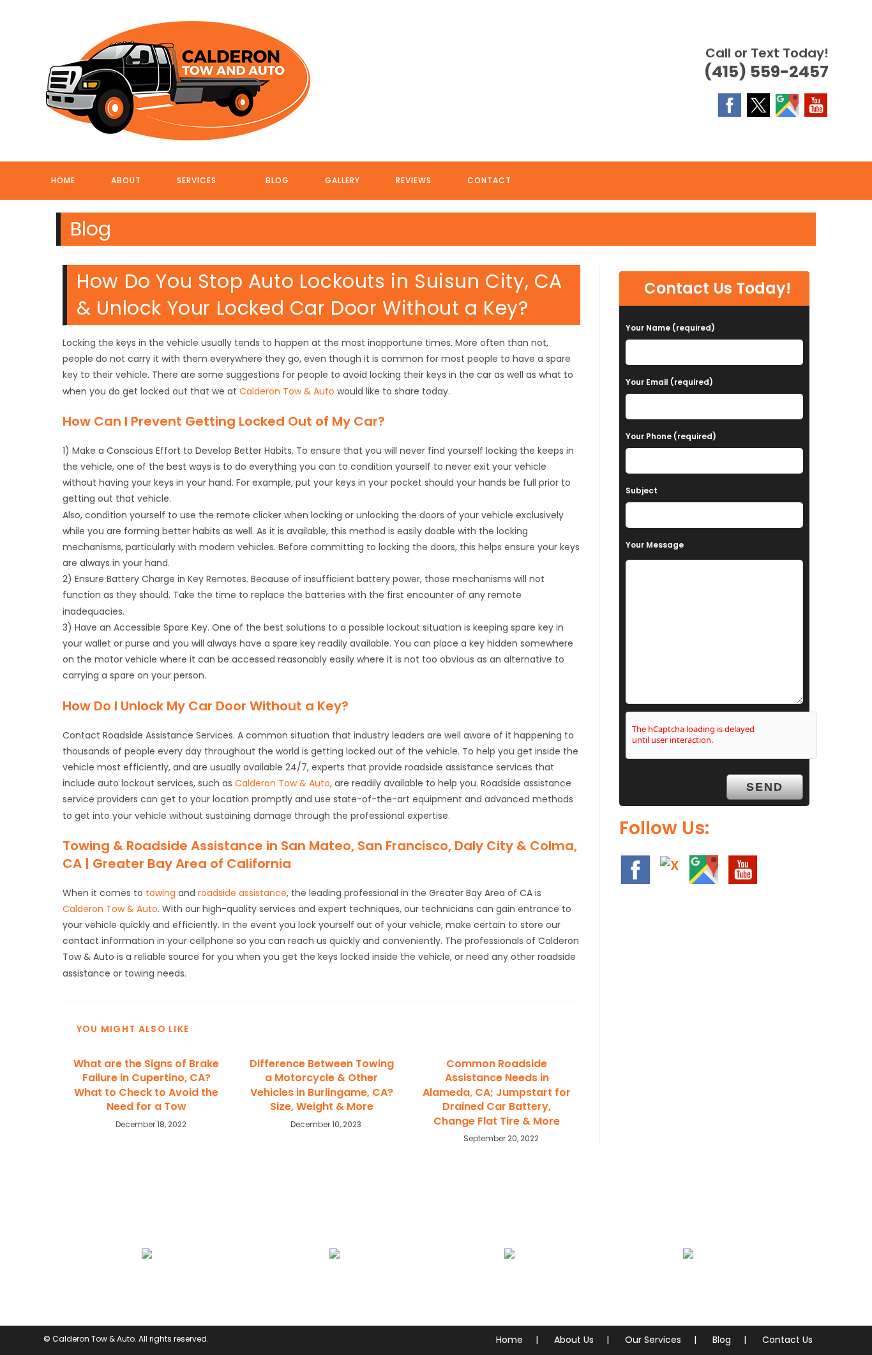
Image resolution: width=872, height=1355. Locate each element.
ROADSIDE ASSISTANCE (510, 1284)
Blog (721, 1339)
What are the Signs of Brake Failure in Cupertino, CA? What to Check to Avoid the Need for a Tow (146, 1085)
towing (161, 893)
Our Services (653, 1339)
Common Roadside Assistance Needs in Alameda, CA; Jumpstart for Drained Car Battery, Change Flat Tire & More (497, 1092)
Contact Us (787, 1339)
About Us (574, 1339)
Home (509, 1339)
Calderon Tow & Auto (287, 391)
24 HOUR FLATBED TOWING (147, 1284)
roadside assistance (242, 893)
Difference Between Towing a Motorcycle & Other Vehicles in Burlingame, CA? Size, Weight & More (322, 1085)
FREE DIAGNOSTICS (688, 1284)
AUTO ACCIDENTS (334, 1284)
